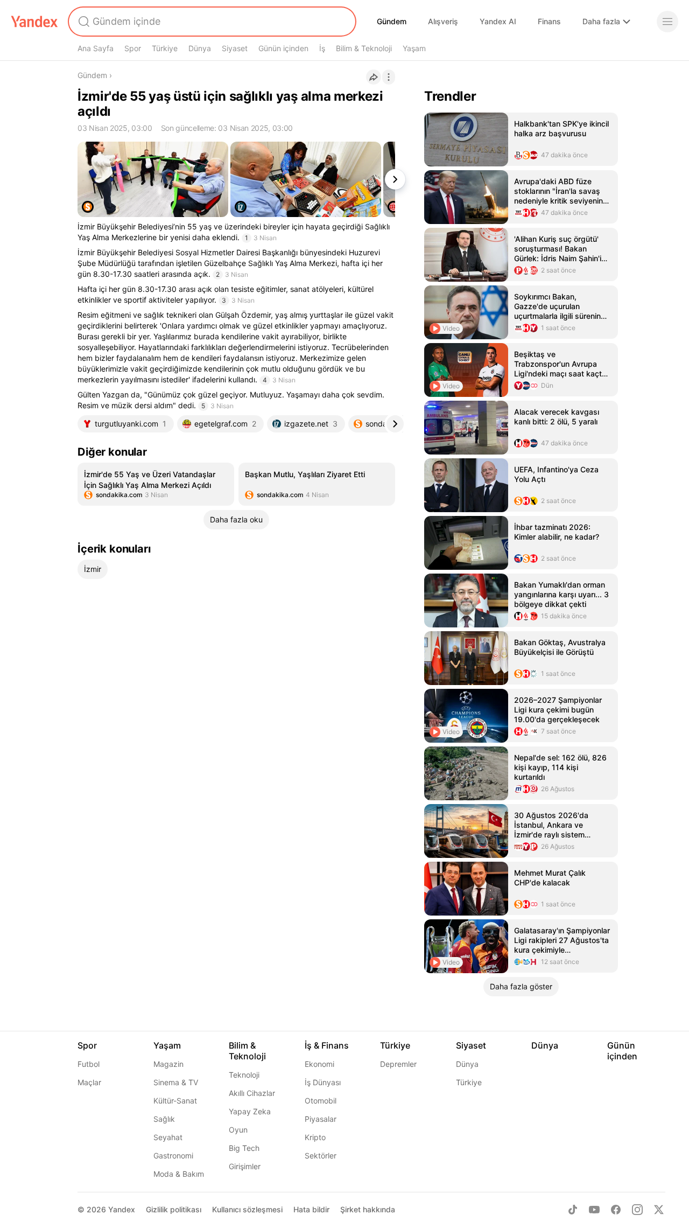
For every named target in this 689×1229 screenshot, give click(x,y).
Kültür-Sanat (175, 1100)
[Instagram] (637, 1209)
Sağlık (164, 1118)
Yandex (121, 1209)
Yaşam (414, 48)
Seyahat (167, 1137)
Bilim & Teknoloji (364, 48)
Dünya (199, 48)
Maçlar (89, 1082)
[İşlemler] (388, 77)
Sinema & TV (175, 1082)
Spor (132, 48)
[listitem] (156, 484)
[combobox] (211, 22)
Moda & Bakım (178, 1173)
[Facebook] (616, 1209)
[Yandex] (34, 21)
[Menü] (667, 21)
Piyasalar (320, 1118)
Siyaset (235, 48)
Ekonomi (319, 1064)
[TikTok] (573, 1209)
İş (322, 48)
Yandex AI (498, 21)
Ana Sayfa (96, 48)
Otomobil (320, 1100)
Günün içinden (283, 48)
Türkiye (165, 48)
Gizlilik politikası (173, 1209)
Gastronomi (173, 1155)
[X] (659, 1209)
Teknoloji (244, 1074)
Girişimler (245, 1166)
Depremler (398, 1064)
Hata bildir (311, 1209)
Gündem (391, 21)
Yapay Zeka (250, 1111)
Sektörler (320, 1155)
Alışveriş (443, 21)
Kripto (315, 1137)
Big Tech (244, 1148)
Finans (549, 21)
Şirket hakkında (367, 1209)
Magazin (168, 1064)
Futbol (89, 1064)
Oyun (238, 1129)
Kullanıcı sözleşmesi (247, 1209)
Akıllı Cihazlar (252, 1093)
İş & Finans (327, 1045)
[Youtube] (594, 1209)
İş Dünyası (323, 1082)
